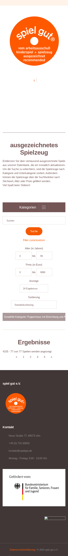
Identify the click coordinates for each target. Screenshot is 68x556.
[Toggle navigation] (44, 207)
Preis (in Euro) (34, 264)
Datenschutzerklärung (22, 549)
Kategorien (27, 207)
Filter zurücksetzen (34, 240)
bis (34, 255)
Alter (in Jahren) (34, 248)
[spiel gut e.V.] (34, 40)
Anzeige (34, 280)
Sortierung (34, 297)
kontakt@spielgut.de (20, 450)
